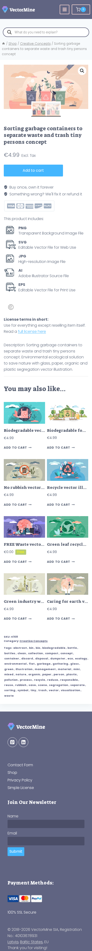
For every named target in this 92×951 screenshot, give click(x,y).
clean (21, 653)
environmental (15, 664)
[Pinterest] (12, 742)
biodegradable (53, 648)
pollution (11, 680)
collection (35, 653)
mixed (8, 674)
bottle (72, 648)
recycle (39, 680)
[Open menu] (64, 9)
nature (21, 674)
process (26, 680)
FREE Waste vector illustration (36, 544)
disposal (41, 658)
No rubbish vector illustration (35, 487)
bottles (9, 653)
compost (51, 653)
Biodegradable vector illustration (39, 430)
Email (12, 833)
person (59, 674)
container (11, 658)
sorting (9, 690)
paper (46, 674)
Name (13, 816)
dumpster (57, 658)
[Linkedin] (23, 742)
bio (38, 648)
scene (42, 685)
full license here (32, 331)
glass (74, 664)
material (64, 669)
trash (42, 690)
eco (70, 658)
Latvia (13, 942)
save (32, 685)
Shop (12, 772)
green (8, 669)
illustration (24, 669)
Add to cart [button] (15, 448)
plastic (71, 674)
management (45, 669)
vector (54, 690)
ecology (81, 658)
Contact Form (20, 765)
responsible (69, 680)
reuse (8, 685)
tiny (33, 690)
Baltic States (31, 942)
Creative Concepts (34, 641)
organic (34, 674)
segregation (58, 685)
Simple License (21, 787)
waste (9, 696)
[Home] (3, 43)
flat (32, 664)
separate (77, 685)
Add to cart (33, 170)
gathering (60, 664)
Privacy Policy (20, 780)
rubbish (20, 685)
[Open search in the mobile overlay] (46, 32)
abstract (20, 648)
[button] (82, 71)
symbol (22, 690)
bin (31, 648)
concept (66, 653)
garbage (43, 664)
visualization (70, 690)
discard (27, 658)
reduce (52, 680)
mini (76, 669)
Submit (15, 851)
